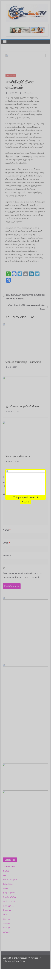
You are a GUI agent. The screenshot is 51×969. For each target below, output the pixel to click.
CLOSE (25, 501)
